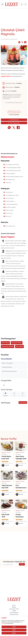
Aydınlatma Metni (14, 609)
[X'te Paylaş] (22, 42)
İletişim (14, 607)
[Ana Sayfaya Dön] (14, 599)
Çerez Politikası (14, 612)
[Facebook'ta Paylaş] (25, 42)
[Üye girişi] (22, 4)
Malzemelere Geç (15, 119)
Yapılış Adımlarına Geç (15, 123)
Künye (14, 605)
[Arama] (25, 4)
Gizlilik (14, 610)
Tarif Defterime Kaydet (15, 111)
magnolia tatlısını (6, 76)
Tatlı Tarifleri (19, 346)
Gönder (21, 564)
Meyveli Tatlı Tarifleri (7, 346)
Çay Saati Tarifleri (17, 342)
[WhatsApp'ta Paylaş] (19, 42)
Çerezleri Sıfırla (14, 614)
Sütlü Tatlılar (5, 342)
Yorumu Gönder (22, 402)
